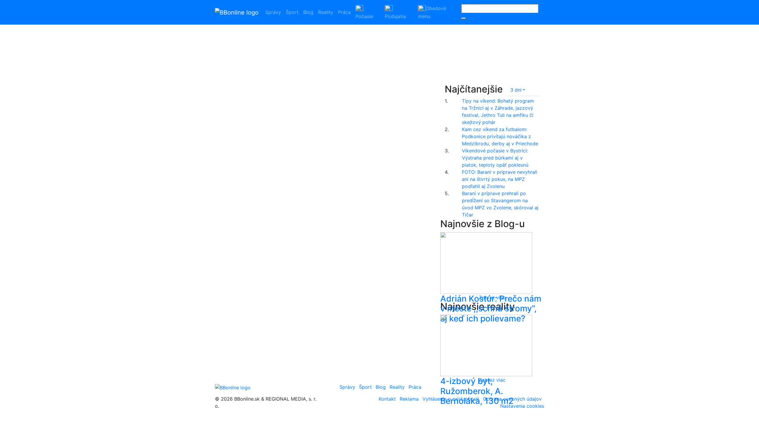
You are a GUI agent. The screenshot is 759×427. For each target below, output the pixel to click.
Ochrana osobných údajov (512, 399)
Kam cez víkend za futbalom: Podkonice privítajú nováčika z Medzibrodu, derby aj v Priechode (500, 136)
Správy (273, 12)
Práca (344, 12)
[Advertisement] (484, 46)
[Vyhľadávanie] (463, 18)
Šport (292, 12)
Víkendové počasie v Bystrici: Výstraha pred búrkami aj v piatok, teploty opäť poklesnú (495, 158)
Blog (308, 12)
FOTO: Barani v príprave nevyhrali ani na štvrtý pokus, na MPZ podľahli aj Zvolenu (499, 179)
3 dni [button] (516, 90)
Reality (325, 12)
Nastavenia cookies (522, 406)
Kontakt (387, 399)
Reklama (409, 399)
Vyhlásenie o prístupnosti (450, 399)
